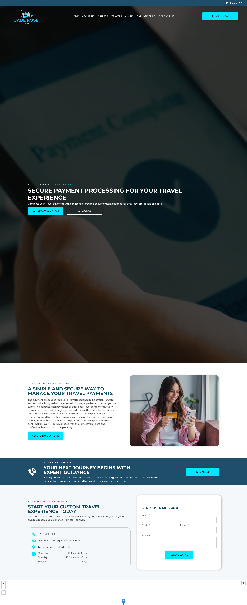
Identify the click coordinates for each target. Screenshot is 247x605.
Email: (145, 525)
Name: (145, 515)
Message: (147, 535)
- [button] (3, 587)
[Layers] (243, 583)
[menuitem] (75, 16)
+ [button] (3, 583)
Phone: (184, 525)
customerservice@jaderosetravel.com (59, 540)
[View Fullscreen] (3, 592)
